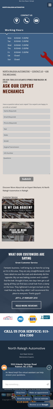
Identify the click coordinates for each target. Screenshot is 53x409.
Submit (26, 179)
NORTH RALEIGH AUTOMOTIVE (16, 71)
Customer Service (10, 197)
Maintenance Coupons (26, 357)
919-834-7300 (8, 79)
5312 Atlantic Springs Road (26, 79)
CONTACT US (37, 71)
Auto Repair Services (26, 354)
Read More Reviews (26, 306)
